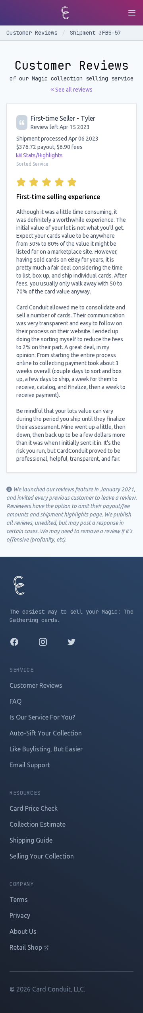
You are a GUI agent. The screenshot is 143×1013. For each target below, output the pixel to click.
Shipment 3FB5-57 (95, 32)
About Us (23, 931)
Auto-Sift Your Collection (46, 733)
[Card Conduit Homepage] (65, 12)
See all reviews (73, 89)
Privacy (20, 915)
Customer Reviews (33, 32)
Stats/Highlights (42, 155)
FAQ (15, 701)
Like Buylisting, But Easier (46, 749)
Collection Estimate (38, 824)
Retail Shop (27, 947)
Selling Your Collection (42, 856)
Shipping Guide (31, 840)
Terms (19, 899)
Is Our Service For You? (42, 717)
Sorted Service (32, 163)
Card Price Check (34, 808)
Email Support (30, 765)
